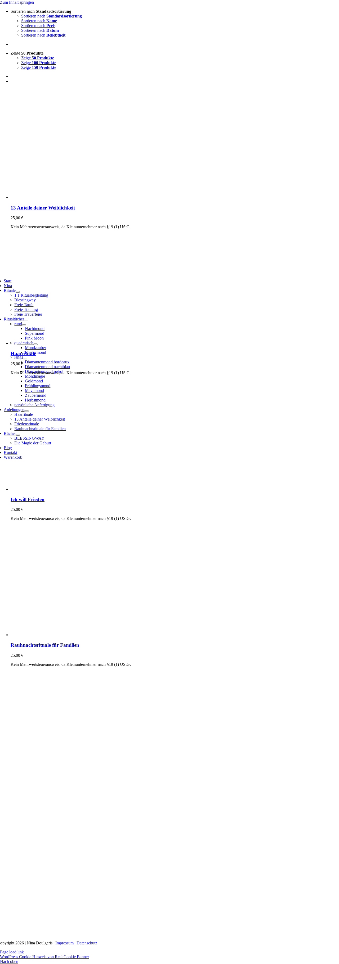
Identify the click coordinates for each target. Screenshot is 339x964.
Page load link (12, 952)
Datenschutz (87, 943)
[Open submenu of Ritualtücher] (26, 320)
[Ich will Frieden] (77, 489)
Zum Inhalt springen (17, 2)
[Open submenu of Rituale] (18, 292)
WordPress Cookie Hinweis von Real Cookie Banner (44, 956)
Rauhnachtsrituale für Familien (45, 645)
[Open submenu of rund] (24, 325)
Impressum (64, 943)
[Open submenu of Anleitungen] (26, 411)
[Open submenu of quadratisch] (35, 344)
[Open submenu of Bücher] (18, 435)
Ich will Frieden (27, 499)
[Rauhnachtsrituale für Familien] (77, 634)
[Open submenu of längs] (25, 358)
